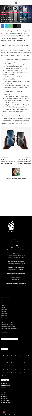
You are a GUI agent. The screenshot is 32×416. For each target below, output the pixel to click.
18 (3, 369)
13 (11, 365)
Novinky (26, 12)
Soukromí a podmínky (12, 342)
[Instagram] (16, 180)
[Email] (15, 26)
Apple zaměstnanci (4, 313)
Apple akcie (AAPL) (4, 318)
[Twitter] (7, 26)
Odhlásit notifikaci (4, 332)
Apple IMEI (3, 303)
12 (7, 365)
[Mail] (16, 290)
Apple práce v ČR (4, 311)
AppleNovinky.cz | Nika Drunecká (9, 21)
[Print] (19, 26)
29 (20, 372)
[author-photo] (16, 172)
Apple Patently (3, 305)
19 (7, 369)
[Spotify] (20, 290)
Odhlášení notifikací (4, 342)
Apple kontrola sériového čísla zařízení (8, 326)
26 (7, 372)
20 (11, 369)
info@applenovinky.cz (17, 239)
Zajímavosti (9, 12)
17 (28, 365)
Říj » (5, 375)
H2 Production (18, 245)
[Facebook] (2, 26)
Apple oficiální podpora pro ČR (6, 322)
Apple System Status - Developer (7, 324)
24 (28, 369)
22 (20, 369)
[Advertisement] (16, 198)
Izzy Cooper (19, 247)
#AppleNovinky (18, 241)
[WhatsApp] (11, 26)
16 (24, 365)
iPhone (3, 12)
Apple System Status (4, 320)
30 (24, 372)
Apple (2, 300)
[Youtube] (26, 290)
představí (3, 33)
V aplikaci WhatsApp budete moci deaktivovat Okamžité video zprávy (24, 161)
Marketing (4, 14)
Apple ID (2, 302)
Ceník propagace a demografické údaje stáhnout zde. (16, 283)
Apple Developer (4, 309)
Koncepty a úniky (18, 12)
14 (15, 365)
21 (15, 369)
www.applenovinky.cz (17, 237)
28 (15, 372)
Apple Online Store (4, 317)
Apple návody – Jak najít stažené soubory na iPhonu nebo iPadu (8, 161)
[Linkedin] (12, 290)
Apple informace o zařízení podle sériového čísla (9, 328)
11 (3, 365)
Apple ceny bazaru (4, 315)
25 (3, 372)
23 (24, 369)
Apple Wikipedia (4, 307)
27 (11, 372)
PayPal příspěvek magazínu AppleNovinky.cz (16, 273)
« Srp (2, 375)
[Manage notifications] (3, 412)
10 (28, 362)
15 (20, 365)
